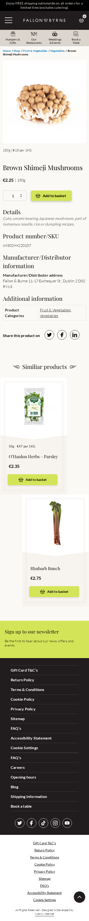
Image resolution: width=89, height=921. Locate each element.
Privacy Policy (23, 709)
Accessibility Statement (31, 738)
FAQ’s (16, 728)
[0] (82, 20)
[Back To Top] (79, 897)
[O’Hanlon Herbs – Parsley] (33, 401)
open (8, 20)
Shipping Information (29, 796)
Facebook (31, 823)
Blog (14, 786)
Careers (18, 767)
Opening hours (23, 777)
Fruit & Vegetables (35, 51)
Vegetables (57, 51)
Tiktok (43, 823)
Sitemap (18, 718)
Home (7, 51)
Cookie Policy (23, 699)
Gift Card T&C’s (24, 670)
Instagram (55, 823)
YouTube (67, 823)
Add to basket (54, 195)
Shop (17, 51)
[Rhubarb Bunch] (55, 518)
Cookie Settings (24, 747)
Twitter (19, 823)
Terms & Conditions (27, 689)
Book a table (21, 806)
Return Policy (22, 679)
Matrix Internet (44, 914)
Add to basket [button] (36, 480)
